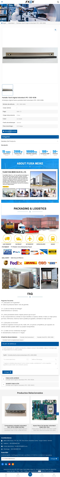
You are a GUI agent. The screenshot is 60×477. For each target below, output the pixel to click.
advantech (11, 23)
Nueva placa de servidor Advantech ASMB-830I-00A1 (44, 426)
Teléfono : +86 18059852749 (12, 443)
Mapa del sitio (11, 471)
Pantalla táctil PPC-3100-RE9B (45, 337)
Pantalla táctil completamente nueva (13, 340)
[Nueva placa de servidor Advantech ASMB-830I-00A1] (44, 410)
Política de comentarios (31, 471)
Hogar (4, 23)
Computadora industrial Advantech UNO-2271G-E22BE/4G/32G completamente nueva (16, 426)
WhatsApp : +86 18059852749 (12, 449)
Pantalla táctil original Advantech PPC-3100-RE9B (22, 355)
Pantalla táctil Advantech (27, 337)
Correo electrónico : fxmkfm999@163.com (16, 446)
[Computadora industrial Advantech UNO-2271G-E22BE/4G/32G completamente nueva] (15, 410)
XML (22, 471)
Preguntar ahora (10, 131)
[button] (57, 413)
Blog (18, 471)
